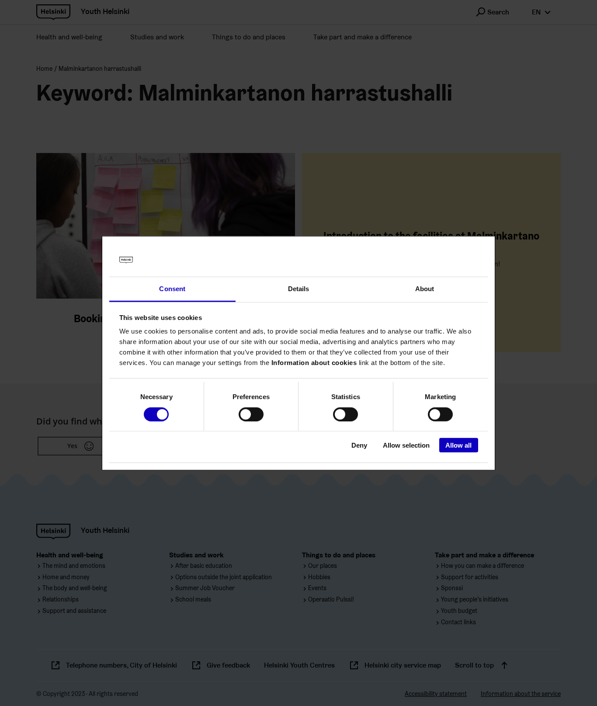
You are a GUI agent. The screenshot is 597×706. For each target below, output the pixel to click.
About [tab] (424, 288)
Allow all (458, 445)
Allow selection (406, 445)
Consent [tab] (172, 288)
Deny (359, 445)
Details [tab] (298, 288)
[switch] (251, 414)
